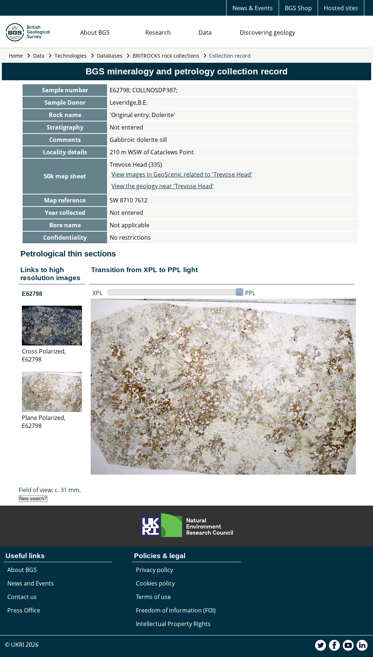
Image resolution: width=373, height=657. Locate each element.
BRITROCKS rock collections (166, 55)
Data (205, 32)
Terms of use (153, 597)
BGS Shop (298, 8)
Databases (109, 55)
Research (158, 32)
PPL (250, 293)
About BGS (95, 32)
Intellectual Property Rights (173, 624)
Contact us (22, 597)
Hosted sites (341, 8)
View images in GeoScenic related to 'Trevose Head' (181, 174)
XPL (97, 293)
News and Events (30, 583)
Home (16, 55)
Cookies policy (155, 583)
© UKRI (22, 645)
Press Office (23, 610)
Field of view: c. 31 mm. (50, 490)
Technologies (71, 55)
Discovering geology (267, 32)
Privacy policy (154, 570)
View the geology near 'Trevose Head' (162, 186)
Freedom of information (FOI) (176, 610)
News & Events (252, 8)
